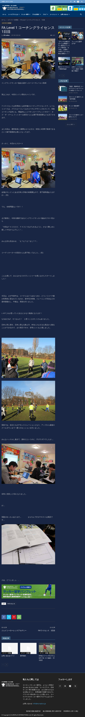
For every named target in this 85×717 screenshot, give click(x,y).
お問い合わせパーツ (8, 656)
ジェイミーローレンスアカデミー (14, 631)
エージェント (53, 14)
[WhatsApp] (19, 617)
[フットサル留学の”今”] (78, 36)
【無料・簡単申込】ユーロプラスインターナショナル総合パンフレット (76, 88)
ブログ (44, 14)
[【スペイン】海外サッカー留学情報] (62, 99)
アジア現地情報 (63, 39)
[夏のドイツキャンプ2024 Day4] (64, 61)
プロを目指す (35, 14)
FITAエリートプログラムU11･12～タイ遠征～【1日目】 (47, 658)
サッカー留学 (25, 14)
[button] (80, 14)
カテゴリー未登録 (13, 20)
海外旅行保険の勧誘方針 (33, 711)
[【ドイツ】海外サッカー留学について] (62, 117)
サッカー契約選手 (74, 106)
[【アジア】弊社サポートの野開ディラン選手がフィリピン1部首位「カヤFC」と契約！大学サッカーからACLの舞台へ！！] (64, 36)
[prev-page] (3, 664)
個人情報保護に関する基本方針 (52, 711)
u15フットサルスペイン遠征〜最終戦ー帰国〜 (77, 69)
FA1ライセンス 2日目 (46, 631)
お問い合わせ (64, 14)
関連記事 (6, 638)
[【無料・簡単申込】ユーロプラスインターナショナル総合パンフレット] (62, 88)
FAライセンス (11, 603)
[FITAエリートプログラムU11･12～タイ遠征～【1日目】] (47, 648)
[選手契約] (28, 648)
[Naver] (78, 1)
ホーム (4, 14)
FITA (73, 64)
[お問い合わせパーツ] (10, 648)
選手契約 (23, 656)
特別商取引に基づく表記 (71, 711)
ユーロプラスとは (13, 14)
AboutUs (74, 39)
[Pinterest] (14, 617)
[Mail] (74, 1)
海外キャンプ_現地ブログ (63, 63)
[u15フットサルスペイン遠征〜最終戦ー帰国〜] (78, 61)
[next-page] (6, 664)
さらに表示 (70, 124)
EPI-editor (7, 35)
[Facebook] (70, 1)
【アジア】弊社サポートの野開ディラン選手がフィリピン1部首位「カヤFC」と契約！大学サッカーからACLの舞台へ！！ (64, 47)
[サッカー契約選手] (62, 108)
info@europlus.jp (39, 704)
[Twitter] (81, 1)
